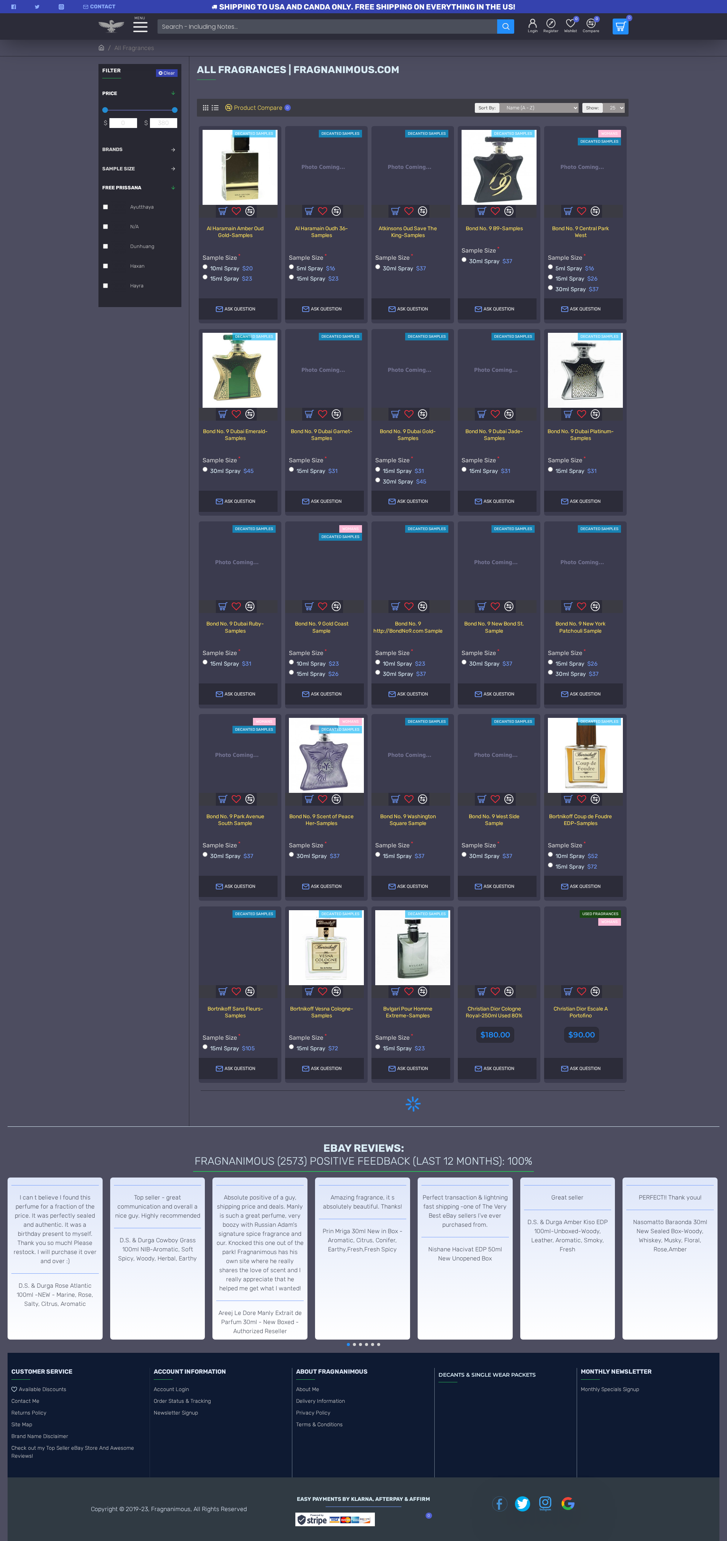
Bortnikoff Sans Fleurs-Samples (235, 1012)
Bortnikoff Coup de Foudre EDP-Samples (580, 820)
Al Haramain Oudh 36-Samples (321, 232)
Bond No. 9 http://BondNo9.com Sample (408, 627)
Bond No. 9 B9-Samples (494, 228)
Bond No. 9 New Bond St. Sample (494, 627)
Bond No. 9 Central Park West (580, 232)
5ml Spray (315, 268)
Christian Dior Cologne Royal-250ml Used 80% (494, 1012)
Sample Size (118, 169)
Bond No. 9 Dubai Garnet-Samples (322, 434)
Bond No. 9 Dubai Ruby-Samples (235, 627)
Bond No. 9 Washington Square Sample (408, 820)
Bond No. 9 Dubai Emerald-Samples (235, 434)
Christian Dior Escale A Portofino (581, 1012)
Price (109, 93)
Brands (112, 149)
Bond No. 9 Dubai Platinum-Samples (581, 434)
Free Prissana (121, 187)
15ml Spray (231, 278)
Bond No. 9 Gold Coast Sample (321, 627)
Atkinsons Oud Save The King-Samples (408, 232)
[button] (348, 1344)
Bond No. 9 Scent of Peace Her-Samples (321, 820)
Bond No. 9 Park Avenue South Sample (235, 820)
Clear (169, 73)
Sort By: (487, 108)
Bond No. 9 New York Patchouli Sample (580, 627)
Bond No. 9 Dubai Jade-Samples (494, 434)
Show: (592, 108)
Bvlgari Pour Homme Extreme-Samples (407, 1012)
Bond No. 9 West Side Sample (494, 820)
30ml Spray (404, 268)
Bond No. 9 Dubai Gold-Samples (408, 434)
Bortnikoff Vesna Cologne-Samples (321, 1012)
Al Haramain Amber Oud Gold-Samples (235, 232)
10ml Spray (231, 268)
